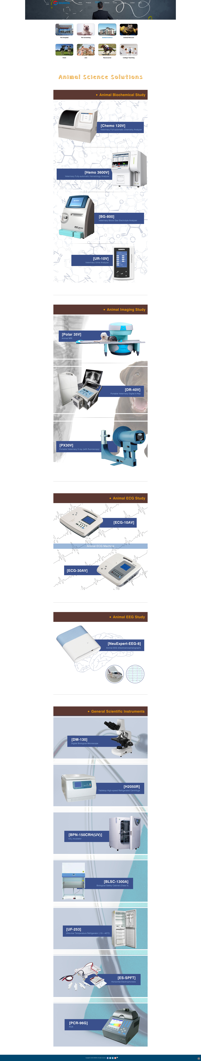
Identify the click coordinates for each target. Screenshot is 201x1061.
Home (80, 2)
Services (106, 2)
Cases (115, 2)
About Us (123, 2)
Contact (132, 2)
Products (88, 2)
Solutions (97, 2)
